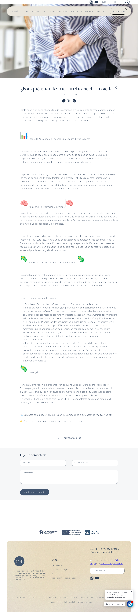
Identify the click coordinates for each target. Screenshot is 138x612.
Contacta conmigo (59, 570)
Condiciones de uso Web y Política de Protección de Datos (65, 597)
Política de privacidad (111, 563)
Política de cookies (84, 602)
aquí (51, 402)
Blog (54, 574)
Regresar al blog (72, 437)
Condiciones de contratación (28, 597)
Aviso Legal (50, 602)
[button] (127, 2)
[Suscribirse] (121, 571)
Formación (117, 11)
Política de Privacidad (66, 602)
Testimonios (57, 566)
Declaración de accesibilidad (64, 578)
